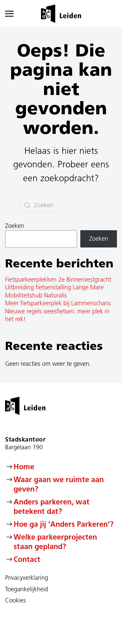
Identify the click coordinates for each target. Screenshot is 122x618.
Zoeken (14, 226)
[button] (13, 13)
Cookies (15, 600)
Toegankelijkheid (26, 589)
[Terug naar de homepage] (61, 13)
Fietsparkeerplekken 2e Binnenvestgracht (58, 279)
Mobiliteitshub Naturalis (36, 295)
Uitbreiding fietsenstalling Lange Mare (54, 287)
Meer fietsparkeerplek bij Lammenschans (58, 303)
